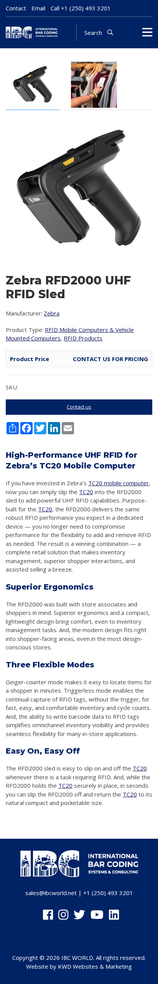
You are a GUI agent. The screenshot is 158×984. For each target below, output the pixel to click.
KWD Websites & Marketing (95, 966)
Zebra (51, 313)
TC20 (86, 492)
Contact (16, 8)
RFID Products (83, 338)
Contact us (79, 406)
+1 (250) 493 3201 (86, 8)
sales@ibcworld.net (51, 893)
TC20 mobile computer (118, 483)
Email (38, 8)
